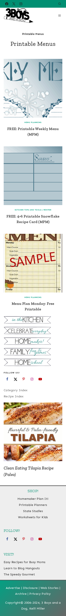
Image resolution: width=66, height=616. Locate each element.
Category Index (16, 390)
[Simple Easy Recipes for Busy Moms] (33, 320)
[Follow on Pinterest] (23, 378)
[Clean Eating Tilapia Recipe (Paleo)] (33, 431)
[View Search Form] (59, 4)
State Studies (33, 511)
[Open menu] (59, 15)
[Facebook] (7, 4)
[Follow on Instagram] (31, 378)
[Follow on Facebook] (7, 378)
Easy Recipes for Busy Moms (24, 562)
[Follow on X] (15, 378)
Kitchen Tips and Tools (28, 210)
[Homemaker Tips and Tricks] (33, 341)
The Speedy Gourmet (19, 574)
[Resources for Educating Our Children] (33, 362)
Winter (47, 210)
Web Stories (49, 588)
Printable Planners (33, 505)
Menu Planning (33, 122)
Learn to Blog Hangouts (22, 568)
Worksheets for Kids (33, 517)
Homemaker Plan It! (32, 499)
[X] (14, 4)
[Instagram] (21, 4)
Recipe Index (14, 396)
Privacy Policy (40, 594)
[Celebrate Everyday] (33, 331)
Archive (21, 594)
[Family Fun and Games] (33, 352)
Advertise (13, 588)
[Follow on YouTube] (40, 378)
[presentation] (33, 88)
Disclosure (30, 588)
